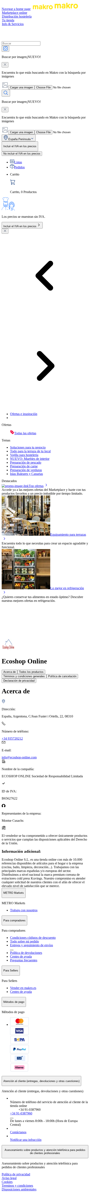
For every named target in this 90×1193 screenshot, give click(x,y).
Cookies (7, 1182)
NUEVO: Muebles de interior (29, 458)
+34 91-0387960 (21, 1113)
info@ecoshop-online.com (19, 757)
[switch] (22, 153)
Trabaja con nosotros (23, 910)
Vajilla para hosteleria (24, 455)
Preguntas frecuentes (23, 960)
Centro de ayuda (21, 956)
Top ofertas (36, 486)
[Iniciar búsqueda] (6, 93)
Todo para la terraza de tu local (30, 451)
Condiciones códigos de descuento (33, 937)
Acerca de (9, 671)
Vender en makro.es (23, 988)
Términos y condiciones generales (24, 676)
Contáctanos (18, 1132)
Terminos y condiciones (17, 1185)
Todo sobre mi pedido (24, 941)
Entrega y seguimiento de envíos (31, 945)
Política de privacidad (16, 1174)
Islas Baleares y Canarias (26, 474)
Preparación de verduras (26, 470)
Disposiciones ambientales (19, 1189)
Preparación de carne (24, 466)
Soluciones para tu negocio (28, 447)
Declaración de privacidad (19, 680)
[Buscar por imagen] (5, 49)
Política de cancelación (62, 676)
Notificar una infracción (25, 1139)
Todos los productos (31, 671)
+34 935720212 (12, 738)
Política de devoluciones (26, 952)
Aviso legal (9, 1178)
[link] (49, 183)
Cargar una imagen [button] (21, 87)
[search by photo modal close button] (5, 64)
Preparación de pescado (25, 462)
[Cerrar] (5, 231)
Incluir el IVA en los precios (19, 226)
